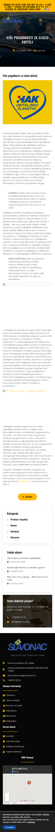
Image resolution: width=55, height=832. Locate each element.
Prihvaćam (10, 827)
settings (31, 822)
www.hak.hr (24, 481)
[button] (40, 19)
